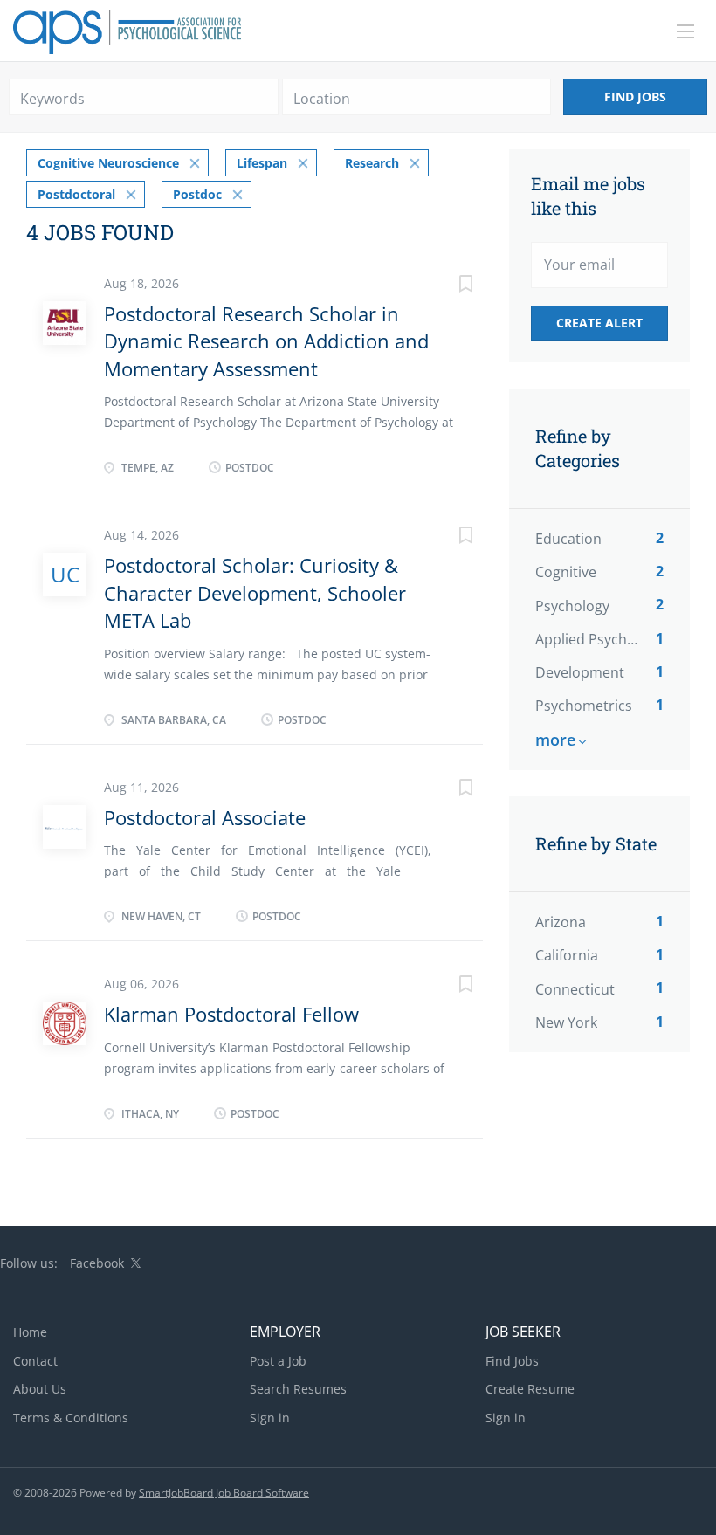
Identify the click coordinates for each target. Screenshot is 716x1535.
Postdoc (197, 194)
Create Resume (530, 1388)
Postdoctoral (76, 194)
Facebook (97, 1263)
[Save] (448, 286)
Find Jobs (635, 96)
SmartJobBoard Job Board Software (224, 1492)
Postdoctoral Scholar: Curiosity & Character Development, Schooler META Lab (255, 592)
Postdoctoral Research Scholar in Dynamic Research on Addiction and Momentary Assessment (266, 341)
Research (372, 163)
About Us (39, 1388)
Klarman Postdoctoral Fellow (231, 1014)
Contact (35, 1361)
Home (30, 1332)
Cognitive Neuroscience (108, 163)
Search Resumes (298, 1388)
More (555, 739)
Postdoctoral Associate (205, 817)
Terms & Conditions (70, 1417)
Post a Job (278, 1361)
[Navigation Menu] (685, 31)
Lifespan (262, 163)
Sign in (270, 1417)
